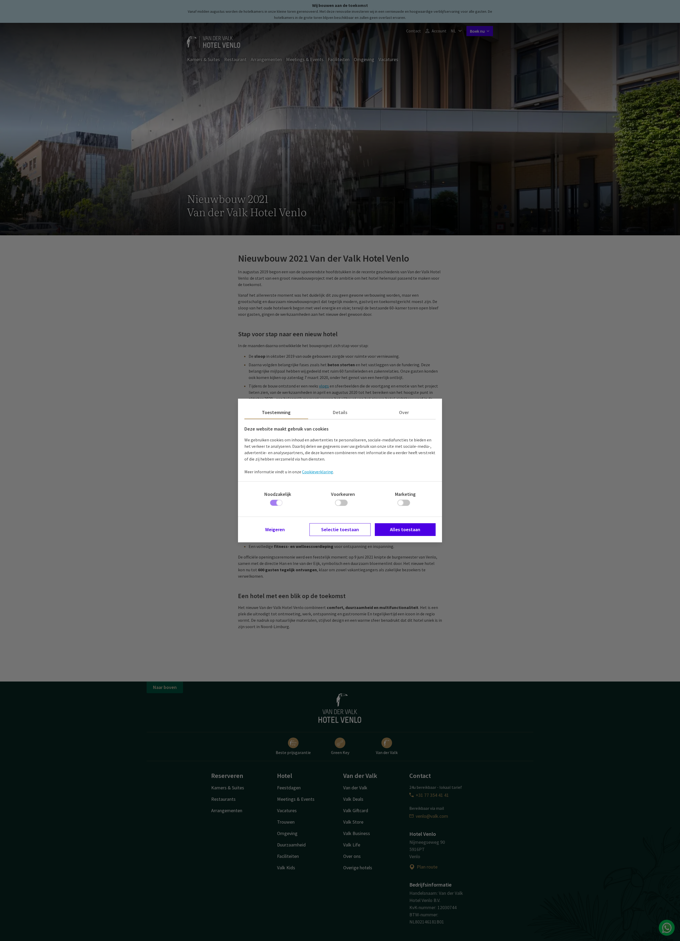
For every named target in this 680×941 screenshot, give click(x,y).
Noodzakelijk (277, 494)
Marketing (405, 494)
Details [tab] (340, 412)
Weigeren (275, 529)
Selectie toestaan (340, 529)
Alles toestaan (405, 529)
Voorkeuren (343, 494)
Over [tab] (404, 412)
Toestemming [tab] (276, 412)
